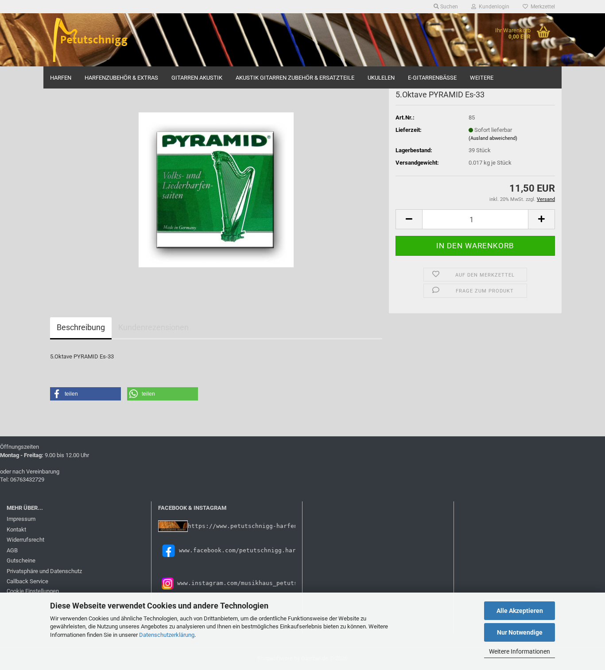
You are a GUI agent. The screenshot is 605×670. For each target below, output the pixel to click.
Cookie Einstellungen (33, 591)
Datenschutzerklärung (166, 634)
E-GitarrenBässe (432, 77)
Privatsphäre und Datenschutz (44, 571)
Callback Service (27, 581)
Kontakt (16, 529)
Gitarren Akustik (196, 77)
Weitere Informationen (519, 651)
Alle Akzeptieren (519, 610)
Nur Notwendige (520, 632)
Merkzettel (541, 7)
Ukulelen (381, 77)
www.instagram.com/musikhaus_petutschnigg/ (248, 583)
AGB (12, 550)
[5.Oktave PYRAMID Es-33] (216, 189)
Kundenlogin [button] (492, 7)
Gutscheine (21, 560)
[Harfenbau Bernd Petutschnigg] (108, 39)
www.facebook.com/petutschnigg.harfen (242, 550)
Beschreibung (81, 327)
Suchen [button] (448, 7)
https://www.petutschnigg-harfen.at (248, 526)
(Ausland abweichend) (493, 138)
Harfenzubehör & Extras (121, 77)
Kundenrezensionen (153, 327)
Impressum (21, 519)
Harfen (60, 77)
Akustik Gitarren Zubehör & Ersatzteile (295, 77)
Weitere (481, 77)
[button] (409, 219)
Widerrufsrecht (25, 539)
